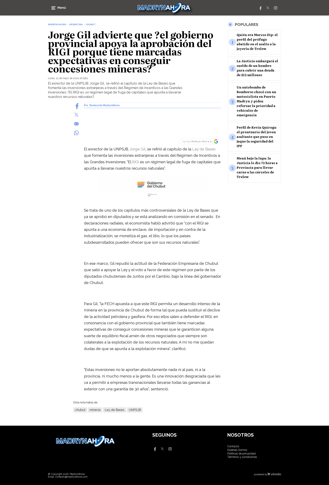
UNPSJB (135, 410)
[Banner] (152, 192)
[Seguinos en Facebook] (260, 8)
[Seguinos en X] (268, 8)
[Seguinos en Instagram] (275, 8)
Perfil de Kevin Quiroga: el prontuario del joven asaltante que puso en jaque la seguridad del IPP (257, 136)
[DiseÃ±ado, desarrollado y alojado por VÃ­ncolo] (274, 474)
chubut (80, 410)
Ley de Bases (203, 149)
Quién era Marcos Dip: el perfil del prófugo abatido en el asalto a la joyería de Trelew (257, 42)
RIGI (135, 162)
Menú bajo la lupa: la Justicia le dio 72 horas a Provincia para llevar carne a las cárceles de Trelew (257, 167)
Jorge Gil (137, 149)
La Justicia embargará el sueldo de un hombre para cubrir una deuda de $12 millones (257, 68)
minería (95, 410)
